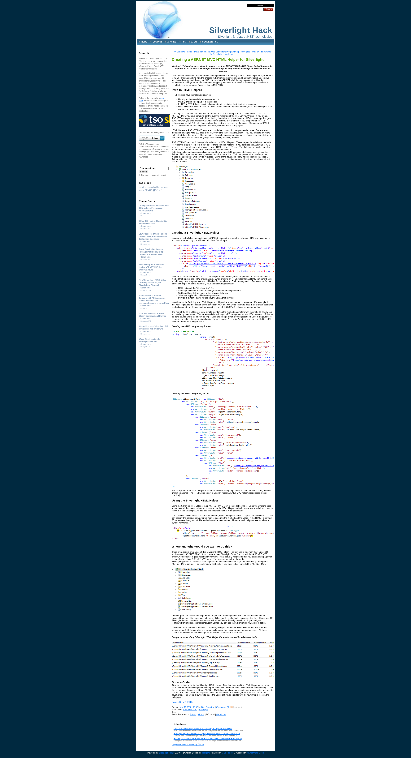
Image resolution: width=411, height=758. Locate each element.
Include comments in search (154, 175)
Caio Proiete (227, 753)
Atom (194, 42)
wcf (159, 190)
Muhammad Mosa (255, 753)
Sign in (260, 5)
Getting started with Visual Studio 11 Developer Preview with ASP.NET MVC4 (154, 208)
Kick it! (201, 714)
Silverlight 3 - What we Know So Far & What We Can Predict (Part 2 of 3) (208, 738)
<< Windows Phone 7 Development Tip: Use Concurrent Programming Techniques (212, 52)
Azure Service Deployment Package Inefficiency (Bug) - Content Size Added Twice (152, 252)
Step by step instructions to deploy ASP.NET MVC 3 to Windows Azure (151, 267)
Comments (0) (222, 707)
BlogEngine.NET (166, 753)
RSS (184, 42)
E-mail (193, 714)
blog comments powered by (188, 744)
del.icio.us (221, 714)
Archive (171, 42)
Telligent (206, 753)
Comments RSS (210, 42)
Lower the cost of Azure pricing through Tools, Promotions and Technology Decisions (153, 236)
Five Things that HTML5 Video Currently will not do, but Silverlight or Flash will (152, 282)
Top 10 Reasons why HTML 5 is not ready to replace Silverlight (203, 728)
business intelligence (154, 187)
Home (144, 42)
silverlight (151, 190)
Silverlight (203, 709)
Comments (145, 213)
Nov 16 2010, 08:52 (189, 707)
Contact (157, 42)
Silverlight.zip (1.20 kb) (182, 702)
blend (141, 187)
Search (269, 9)
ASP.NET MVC (190, 709)
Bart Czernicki (207, 707)
